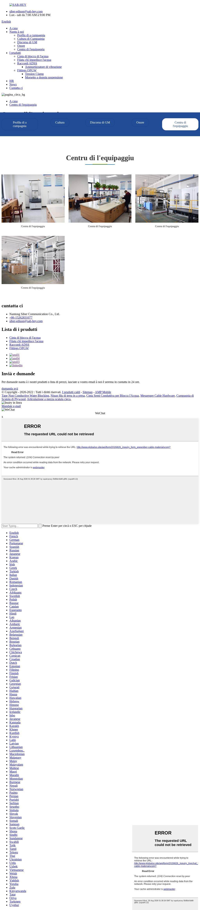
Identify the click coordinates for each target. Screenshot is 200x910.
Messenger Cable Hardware (157, 395)
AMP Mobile (103, 392)
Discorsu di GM (27, 42)
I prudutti (15, 52)
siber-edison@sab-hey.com (26, 11)
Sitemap (88, 392)
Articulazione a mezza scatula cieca (49, 399)
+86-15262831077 (20, 317)
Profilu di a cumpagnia (31, 35)
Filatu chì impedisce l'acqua (34, 59)
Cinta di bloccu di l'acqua (32, 56)
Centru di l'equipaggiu (31, 49)
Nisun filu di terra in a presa (68, 395)
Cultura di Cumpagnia (31, 38)
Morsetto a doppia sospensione (44, 77)
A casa (13, 28)
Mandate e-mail (11, 406)
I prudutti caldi (71, 392)
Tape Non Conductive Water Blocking (25, 395)
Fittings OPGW (27, 70)
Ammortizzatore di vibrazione (43, 66)
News (13, 84)
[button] (20, 124)
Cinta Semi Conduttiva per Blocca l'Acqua (112, 395)
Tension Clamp (34, 74)
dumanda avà (10, 388)
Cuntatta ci (16, 88)
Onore (21, 45)
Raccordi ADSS (27, 63)
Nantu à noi (16, 31)
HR (11, 81)
